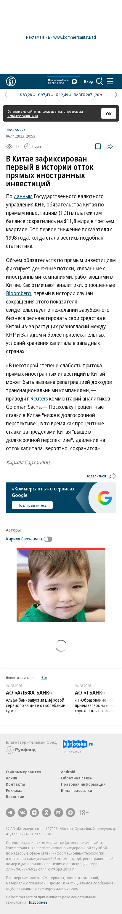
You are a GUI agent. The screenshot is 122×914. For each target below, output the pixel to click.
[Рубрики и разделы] (110, 81)
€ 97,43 (44, 94)
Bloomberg (18, 293)
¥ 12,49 (62, 94)
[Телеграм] (10, 812)
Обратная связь (76, 778)
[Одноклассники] (46, 812)
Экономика (15, 130)
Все (44, 677)
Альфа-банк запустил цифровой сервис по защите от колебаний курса (35, 705)
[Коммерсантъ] (11, 81)
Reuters (39, 398)
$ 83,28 (26, 94)
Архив (11, 778)
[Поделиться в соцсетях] (109, 146)
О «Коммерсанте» (23, 771)
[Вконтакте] (22, 812)
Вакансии (15, 796)
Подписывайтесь (32, 505)
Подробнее (37, 902)
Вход (89, 81)
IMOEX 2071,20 (86, 94)
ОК (109, 114)
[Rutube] (58, 812)
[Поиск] (99, 81)
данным (23, 196)
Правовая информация (83, 784)
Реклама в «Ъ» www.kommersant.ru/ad (61, 37)
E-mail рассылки (76, 790)
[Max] (70, 812)
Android (68, 771)
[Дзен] (34, 812)
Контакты (15, 784)
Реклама (14, 790)
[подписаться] (49, 539)
